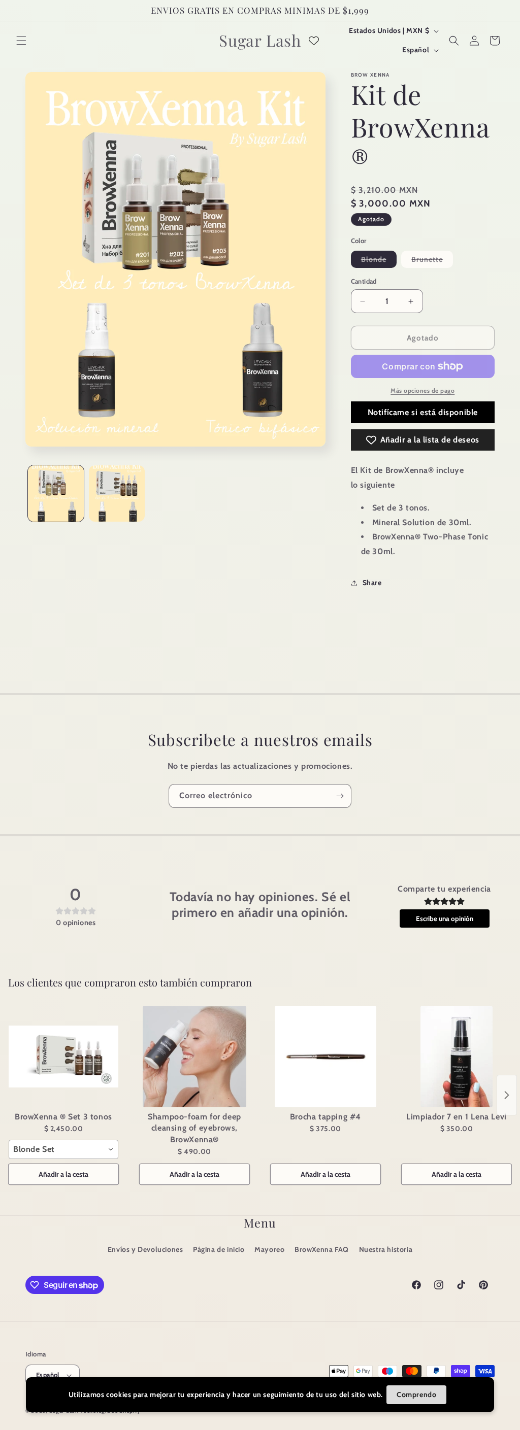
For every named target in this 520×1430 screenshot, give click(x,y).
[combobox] (63, 1149)
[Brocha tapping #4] (325, 1056)
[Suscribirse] (340, 796)
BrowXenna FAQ (322, 1249)
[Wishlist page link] (314, 41)
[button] (21, 40)
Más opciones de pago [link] (422, 390)
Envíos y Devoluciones (145, 1249)
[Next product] (507, 1095)
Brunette (432, 261)
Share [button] (372, 582)
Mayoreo (269, 1249)
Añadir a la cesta (63, 1174)
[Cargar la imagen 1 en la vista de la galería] (56, 493)
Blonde (379, 261)
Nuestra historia (386, 1249)
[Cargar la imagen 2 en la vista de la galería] (117, 493)
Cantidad (364, 281)
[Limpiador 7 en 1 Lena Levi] (456, 1056)
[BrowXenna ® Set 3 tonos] (63, 1056)
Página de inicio (219, 1249)
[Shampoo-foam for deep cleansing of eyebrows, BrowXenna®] (194, 1056)
